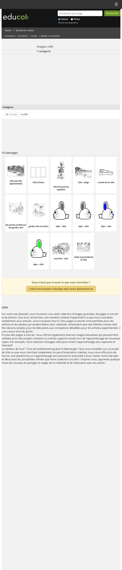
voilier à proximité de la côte (83, 258)
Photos (76, 19)
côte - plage (83, 182)
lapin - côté (61, 226)
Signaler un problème (50, 36)
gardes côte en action (38, 226)
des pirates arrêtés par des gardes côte (16, 226)
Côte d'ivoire (38, 182)
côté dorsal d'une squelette (61, 188)
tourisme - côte (61, 258)
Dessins (64, 19)
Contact (33, 36)
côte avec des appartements (16, 182)
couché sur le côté (106, 182)
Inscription (22, 36)
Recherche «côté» (25, 30)
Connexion (9, 36)
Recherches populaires (68, 22)
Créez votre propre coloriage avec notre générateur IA (61, 288)
